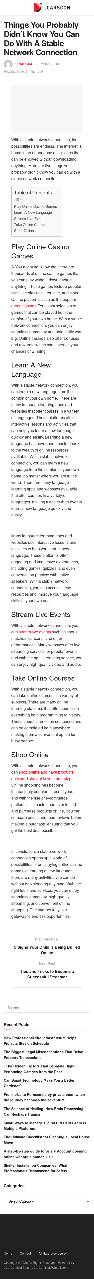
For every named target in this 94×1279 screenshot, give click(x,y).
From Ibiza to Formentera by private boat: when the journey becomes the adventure (44, 1097)
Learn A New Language (33, 212)
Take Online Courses (30, 224)
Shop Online (24, 230)
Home (8, 1253)
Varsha (25, 63)
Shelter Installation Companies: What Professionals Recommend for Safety (35, 1168)
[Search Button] (85, 1008)
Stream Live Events (29, 218)
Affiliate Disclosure (52, 1253)
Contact (25, 1253)
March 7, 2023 (51, 63)
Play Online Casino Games (35, 206)
